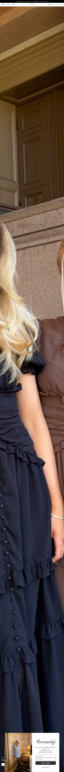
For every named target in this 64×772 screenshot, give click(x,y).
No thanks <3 (46, 767)
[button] (8, 4)
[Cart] (62, 5)
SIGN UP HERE (45, 763)
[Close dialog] (58, 734)
